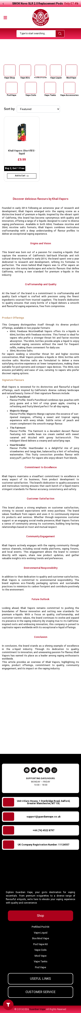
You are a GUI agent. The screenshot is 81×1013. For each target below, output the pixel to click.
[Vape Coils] (31, 88)
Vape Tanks (50, 95)
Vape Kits (25, 78)
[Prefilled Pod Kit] (40, 71)
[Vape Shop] (10, 70)
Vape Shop (32, 56)
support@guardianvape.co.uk (44, 816)
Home (21, 56)
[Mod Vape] (71, 70)
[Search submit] (60, 33)
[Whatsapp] (54, 770)
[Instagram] (47, 770)
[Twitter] (34, 770)
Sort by (9, 109)
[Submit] (70, 742)
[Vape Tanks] (50, 88)
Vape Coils (31, 95)
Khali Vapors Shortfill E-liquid (21, 152)
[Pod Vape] (11, 88)
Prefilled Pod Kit (40, 77)
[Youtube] (40, 770)
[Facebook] (27, 770)
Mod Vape (71, 78)
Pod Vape (11, 95)
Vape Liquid (56, 78)
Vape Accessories (69, 95)
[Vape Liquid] (56, 70)
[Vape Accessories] (69, 88)
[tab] (40, 915)
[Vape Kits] (25, 70)
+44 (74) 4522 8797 (43, 830)
